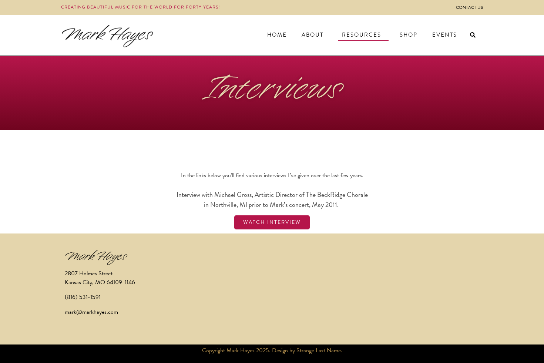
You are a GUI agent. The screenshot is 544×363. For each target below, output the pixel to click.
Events (444, 35)
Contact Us (469, 7)
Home (277, 35)
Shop (408, 35)
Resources (361, 35)
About (312, 35)
